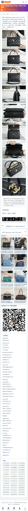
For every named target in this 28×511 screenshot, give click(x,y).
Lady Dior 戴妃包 (6, 376)
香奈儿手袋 (6, 492)
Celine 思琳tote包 (6, 463)
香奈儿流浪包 (21, 492)
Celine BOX (5, 340)
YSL (3, 433)
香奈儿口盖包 (13, 490)
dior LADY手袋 (6, 479)
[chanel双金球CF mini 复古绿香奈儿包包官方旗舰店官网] (7, 277)
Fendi (4, 379)
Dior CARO (22, 474)
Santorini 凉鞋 (6, 413)
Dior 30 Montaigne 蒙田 (6, 472)
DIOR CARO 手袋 (14, 476)
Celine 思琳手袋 (6, 465)
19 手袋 (4, 345)
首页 (8, 14)
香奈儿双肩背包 (6, 490)
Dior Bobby (5, 369)
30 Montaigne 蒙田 (7, 367)
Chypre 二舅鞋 (6, 408)
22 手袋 (4, 350)
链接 (14, 213)
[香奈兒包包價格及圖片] (2, 10)
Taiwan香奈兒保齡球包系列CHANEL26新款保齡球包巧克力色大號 (20, 302)
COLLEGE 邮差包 (6, 437)
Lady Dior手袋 (21, 483)
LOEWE (4, 418)
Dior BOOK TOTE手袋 (14, 474)
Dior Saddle (5, 374)
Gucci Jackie (6, 483)
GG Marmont (5, 401)
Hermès (4, 406)
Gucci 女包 (5, 403)
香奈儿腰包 (14, 494)
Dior (3, 365)
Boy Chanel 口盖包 (7, 352)
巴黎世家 (5, 455)
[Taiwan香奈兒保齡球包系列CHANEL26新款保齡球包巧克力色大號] (20, 293)
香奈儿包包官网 (20, 17)
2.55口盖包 (5, 347)
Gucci (4, 399)
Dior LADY (21, 476)
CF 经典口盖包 (6, 354)
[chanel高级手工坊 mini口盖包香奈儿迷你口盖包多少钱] (7, 244)
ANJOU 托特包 (6, 384)
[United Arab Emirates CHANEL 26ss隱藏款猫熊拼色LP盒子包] (7, 293)
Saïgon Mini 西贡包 (7, 391)
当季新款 (5, 359)
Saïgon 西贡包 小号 (7, 393)
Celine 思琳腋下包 (14, 468)
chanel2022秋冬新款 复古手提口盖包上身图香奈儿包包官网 (20, 269)
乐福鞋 (4, 415)
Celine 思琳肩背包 (6, 468)
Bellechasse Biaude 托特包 (8, 389)
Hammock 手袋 (6, 423)
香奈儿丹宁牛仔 (14, 488)
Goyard (4, 382)
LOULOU (5, 442)
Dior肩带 (21, 478)
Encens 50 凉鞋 (6, 411)
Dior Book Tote (6, 372)
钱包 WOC (5, 362)
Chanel (5, 9)
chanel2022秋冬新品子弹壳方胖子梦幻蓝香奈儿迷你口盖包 (7, 269)
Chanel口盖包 (21, 470)
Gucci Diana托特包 (21, 481)
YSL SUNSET (5, 450)
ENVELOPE (5, 440)
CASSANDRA (6, 435)
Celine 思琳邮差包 (6, 470)
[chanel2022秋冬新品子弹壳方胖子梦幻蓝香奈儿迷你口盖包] (7, 260)
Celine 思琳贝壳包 (22, 468)
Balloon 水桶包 (6, 420)
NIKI (4, 445)
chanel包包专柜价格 (16, 504)
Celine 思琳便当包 (14, 463)
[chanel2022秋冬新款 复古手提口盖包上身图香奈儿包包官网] (20, 260)
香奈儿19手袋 (6, 485)
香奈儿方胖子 (13, 492)
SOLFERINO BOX (6, 447)
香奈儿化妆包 (21, 488)
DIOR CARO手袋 (6, 476)
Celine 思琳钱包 (14, 470)
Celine (4, 338)
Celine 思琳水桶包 (14, 465)
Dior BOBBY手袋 (21, 472)
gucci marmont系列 (14, 483)
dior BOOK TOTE (6, 474)
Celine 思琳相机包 (22, 465)
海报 (9, 213)
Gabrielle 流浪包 (6, 357)
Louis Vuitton (5, 428)
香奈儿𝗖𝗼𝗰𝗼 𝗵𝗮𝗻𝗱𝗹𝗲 (21, 494)
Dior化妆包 (14, 478)
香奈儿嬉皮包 (21, 490)
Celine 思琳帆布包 (22, 463)
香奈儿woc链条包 (6, 488)
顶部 (25, 509)
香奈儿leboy (21, 485)
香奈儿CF (14, 485)
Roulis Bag (11, 502)
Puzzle (4, 425)
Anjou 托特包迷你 (6, 386)
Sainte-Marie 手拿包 (7, 396)
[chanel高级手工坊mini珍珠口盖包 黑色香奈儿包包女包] (20, 244)
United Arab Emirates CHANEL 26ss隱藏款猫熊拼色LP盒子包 (7, 302)
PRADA (4, 430)
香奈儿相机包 (6, 494)
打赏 (5, 213)
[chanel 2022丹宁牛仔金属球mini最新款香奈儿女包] (20, 277)
